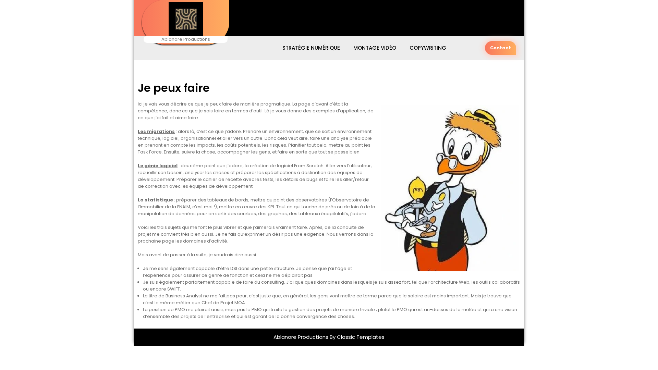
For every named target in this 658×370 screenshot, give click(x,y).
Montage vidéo (374, 47)
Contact (500, 48)
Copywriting (428, 47)
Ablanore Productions (301, 337)
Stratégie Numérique (311, 47)
